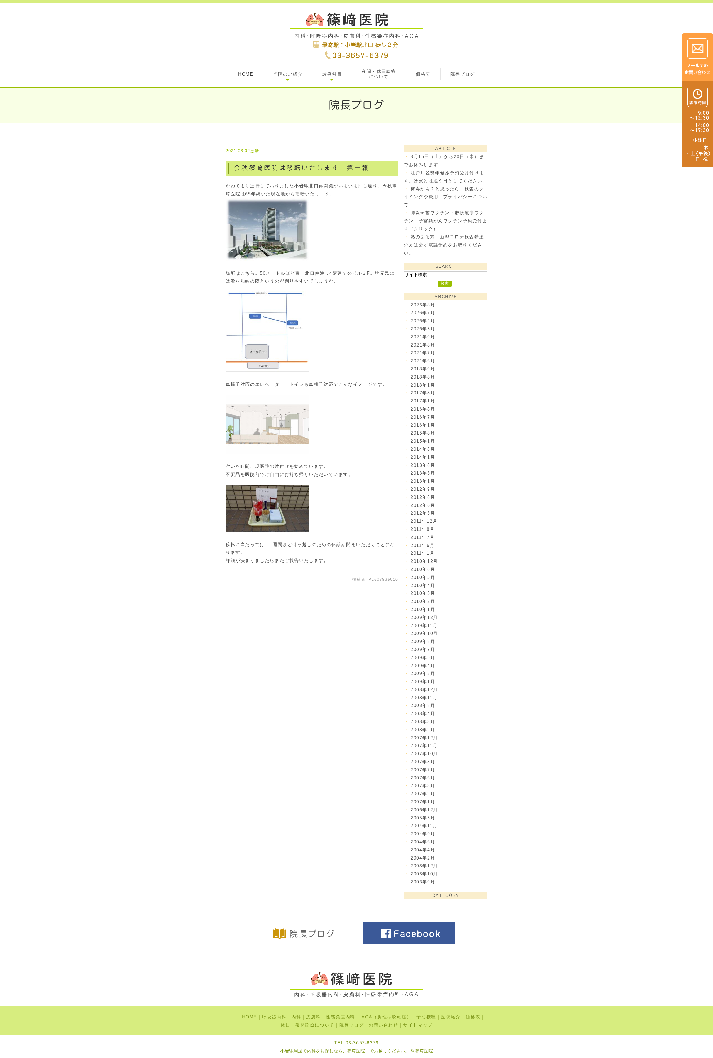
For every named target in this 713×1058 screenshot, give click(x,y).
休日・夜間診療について (307, 1025)
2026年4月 (423, 320)
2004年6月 (423, 841)
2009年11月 (424, 625)
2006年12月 (424, 809)
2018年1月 (423, 385)
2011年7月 (422, 537)
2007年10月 (424, 753)
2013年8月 (423, 465)
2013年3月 (423, 473)
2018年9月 (423, 369)
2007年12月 (424, 737)
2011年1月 (422, 553)
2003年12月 (424, 865)
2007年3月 (423, 785)
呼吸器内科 (274, 1017)
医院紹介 (450, 1017)
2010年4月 (423, 585)
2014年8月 (423, 449)
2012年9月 (423, 489)
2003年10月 (424, 874)
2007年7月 (423, 769)
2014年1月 (423, 457)
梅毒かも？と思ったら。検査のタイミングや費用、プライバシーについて (445, 196)
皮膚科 (313, 1017)
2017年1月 (423, 401)
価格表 (423, 74)
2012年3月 (423, 513)
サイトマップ (418, 1025)
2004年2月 (423, 858)
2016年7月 (423, 417)
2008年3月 (423, 721)
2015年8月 (423, 433)
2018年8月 (423, 377)
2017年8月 (423, 393)
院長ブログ (462, 74)
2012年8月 (423, 497)
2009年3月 (423, 673)
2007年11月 (424, 745)
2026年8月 (423, 305)
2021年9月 (423, 337)
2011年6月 (422, 545)
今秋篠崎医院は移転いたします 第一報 (301, 168)
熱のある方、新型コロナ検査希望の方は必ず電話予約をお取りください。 (444, 244)
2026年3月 (423, 329)
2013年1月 (423, 481)
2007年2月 (423, 793)
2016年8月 (423, 409)
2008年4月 (423, 713)
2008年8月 (423, 705)
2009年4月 (423, 665)
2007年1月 (423, 801)
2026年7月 (423, 312)
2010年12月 (424, 561)
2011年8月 (422, 529)
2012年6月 (423, 505)
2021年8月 (423, 345)
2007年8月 (423, 761)
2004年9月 (423, 833)
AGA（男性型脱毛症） (387, 1017)
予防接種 (426, 1017)
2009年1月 (423, 681)
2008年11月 (424, 697)
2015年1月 (423, 441)
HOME (245, 74)
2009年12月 (424, 617)
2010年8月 (423, 569)
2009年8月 (423, 641)
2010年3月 (423, 593)
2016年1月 (423, 425)
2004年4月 (423, 850)
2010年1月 (423, 609)
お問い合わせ (383, 1025)
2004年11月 (424, 825)
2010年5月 (423, 577)
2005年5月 (423, 818)
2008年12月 (424, 689)
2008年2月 (423, 729)
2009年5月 (423, 657)
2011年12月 (424, 521)
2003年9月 (423, 882)
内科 (296, 1017)
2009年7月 (423, 649)
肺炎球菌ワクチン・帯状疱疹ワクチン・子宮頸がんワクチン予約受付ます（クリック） (445, 220)
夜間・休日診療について (379, 74)
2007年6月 (423, 777)
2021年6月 (423, 361)
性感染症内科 (341, 1017)
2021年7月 (423, 352)
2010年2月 (423, 601)
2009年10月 (424, 633)
